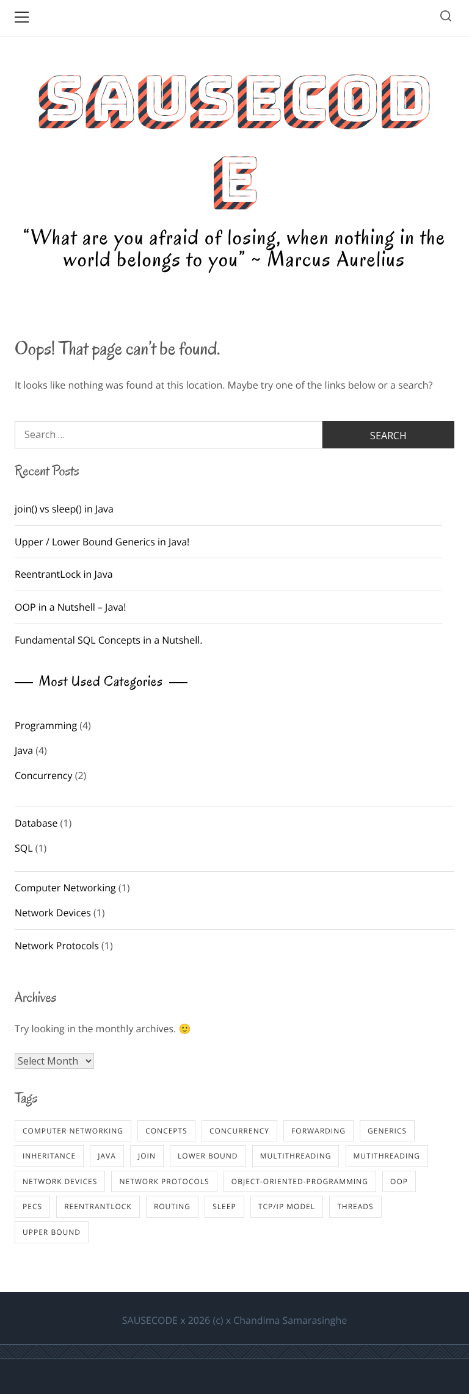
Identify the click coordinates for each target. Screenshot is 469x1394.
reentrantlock (98, 1206)
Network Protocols (57, 945)
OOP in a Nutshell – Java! (70, 607)
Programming (46, 725)
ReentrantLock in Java (64, 574)
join (147, 1156)
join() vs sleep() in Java (64, 509)
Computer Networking (65, 887)
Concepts (166, 1131)
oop (399, 1181)
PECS (32, 1206)
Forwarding (318, 1131)
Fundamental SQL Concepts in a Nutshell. (108, 640)
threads (355, 1206)
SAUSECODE (234, 139)
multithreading (296, 1156)
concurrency (239, 1131)
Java (24, 750)
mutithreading (387, 1156)
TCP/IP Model (286, 1206)
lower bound (208, 1156)
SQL (24, 848)
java (107, 1156)
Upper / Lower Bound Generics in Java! (102, 541)
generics (387, 1131)
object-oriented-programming (299, 1181)
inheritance (49, 1156)
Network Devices (53, 912)
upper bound (52, 1232)
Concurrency (44, 775)
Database (36, 823)
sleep (224, 1206)
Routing (172, 1206)
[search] (445, 18)
